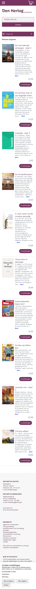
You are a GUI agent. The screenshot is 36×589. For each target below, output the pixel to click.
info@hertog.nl (12, 490)
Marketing (5, 577)
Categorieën (9, 34)
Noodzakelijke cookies (9, 571)
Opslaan (6, 585)
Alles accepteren (8, 581)
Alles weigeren (22, 581)
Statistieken (5, 574)
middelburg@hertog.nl (15, 502)
